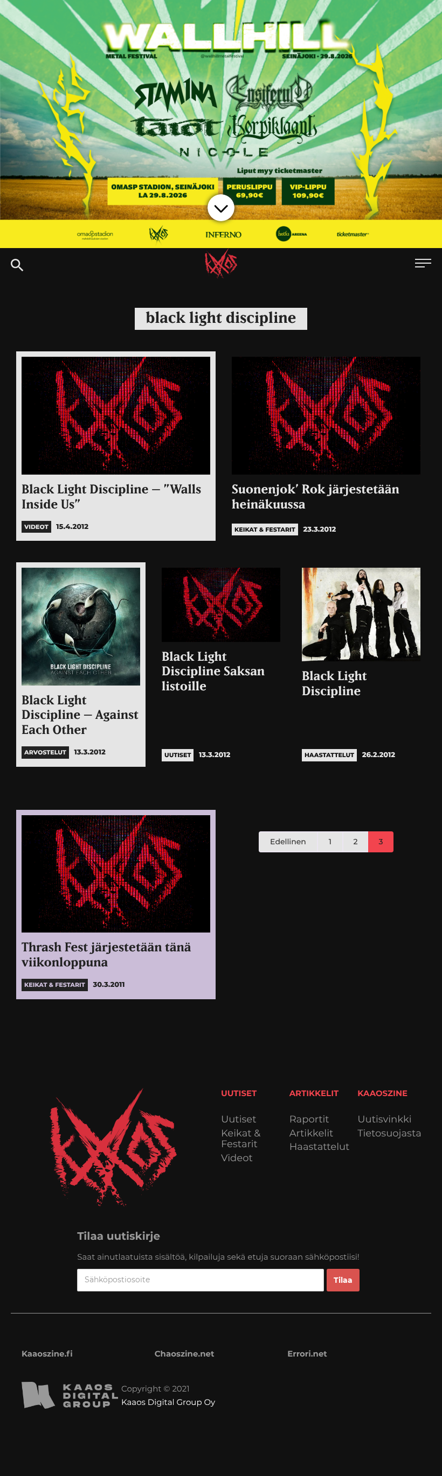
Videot (237, 1158)
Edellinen (288, 841)
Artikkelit (311, 1133)
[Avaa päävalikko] (423, 264)
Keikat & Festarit (240, 1139)
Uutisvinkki (384, 1119)
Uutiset (239, 1119)
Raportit (309, 1119)
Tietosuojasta (389, 1133)
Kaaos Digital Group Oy (168, 1402)
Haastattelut (319, 1147)
